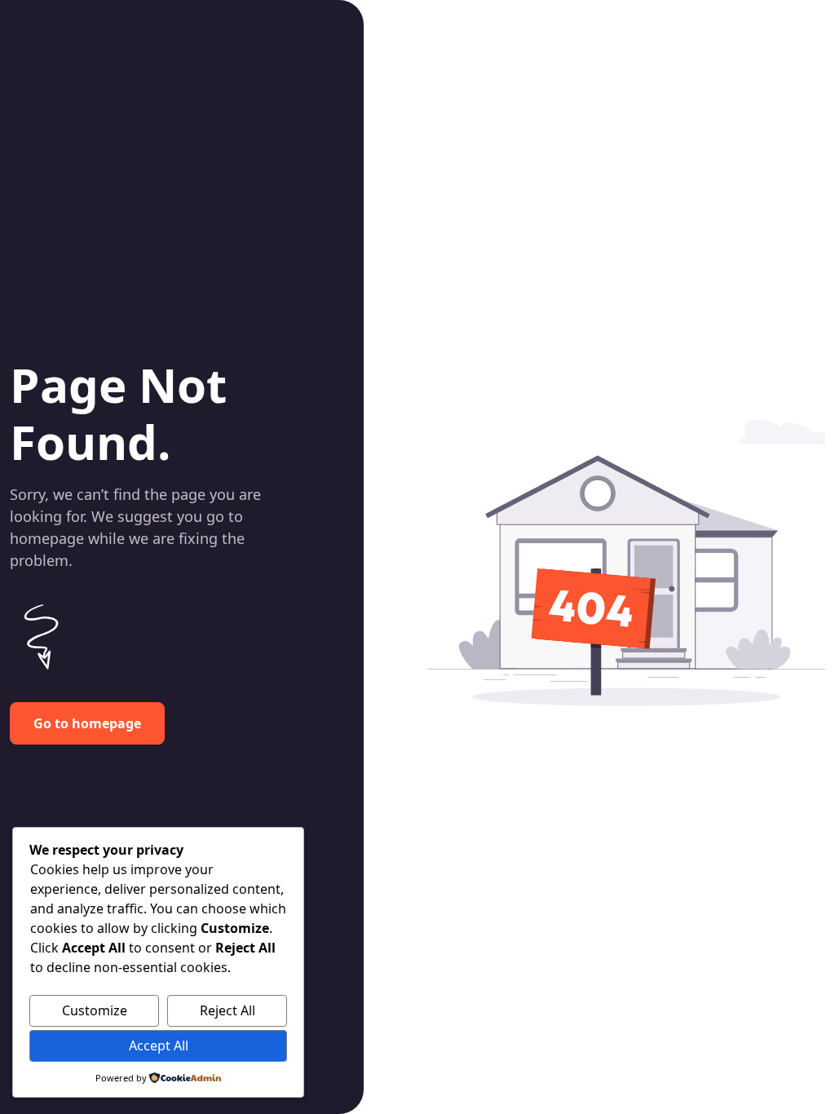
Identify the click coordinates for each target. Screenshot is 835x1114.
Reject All (227, 1010)
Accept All (158, 1045)
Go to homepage (87, 723)
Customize (94, 1010)
